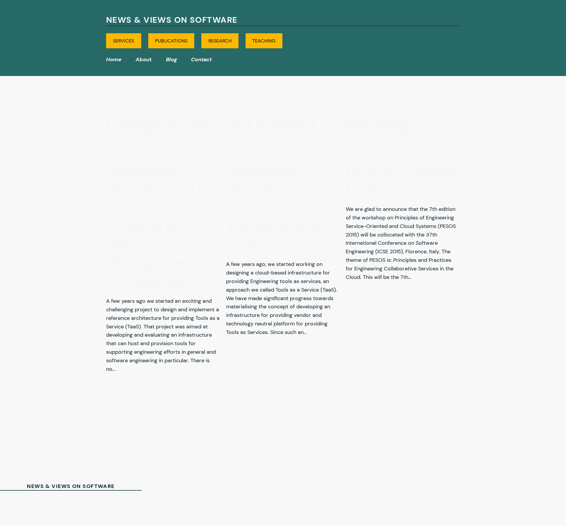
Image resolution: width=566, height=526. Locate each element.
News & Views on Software (172, 19)
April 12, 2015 (244, 347)
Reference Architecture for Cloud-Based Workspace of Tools (281, 207)
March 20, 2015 (367, 292)
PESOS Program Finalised (400, 179)
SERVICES (123, 41)
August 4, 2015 (126, 384)
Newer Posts (123, 420)
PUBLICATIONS (171, 41)
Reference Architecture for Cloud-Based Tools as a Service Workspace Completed (161, 225)
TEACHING (263, 41)
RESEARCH (220, 41)
